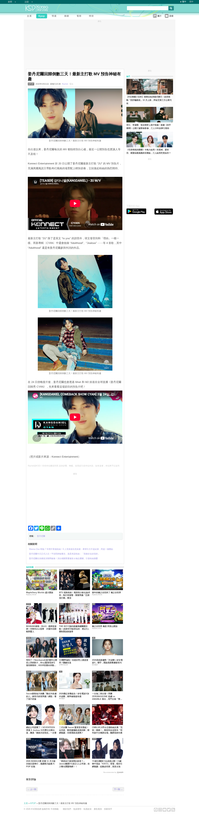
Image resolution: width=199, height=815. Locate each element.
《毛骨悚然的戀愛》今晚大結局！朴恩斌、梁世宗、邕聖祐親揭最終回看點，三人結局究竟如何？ (148, 151)
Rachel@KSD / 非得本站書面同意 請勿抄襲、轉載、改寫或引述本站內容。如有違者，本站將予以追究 (74, 466)
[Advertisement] (75, 498)
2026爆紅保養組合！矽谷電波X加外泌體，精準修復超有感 (74, 694)
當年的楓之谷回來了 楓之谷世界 (106, 592)
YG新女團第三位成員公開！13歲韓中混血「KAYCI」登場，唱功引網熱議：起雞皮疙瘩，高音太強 (107, 764)
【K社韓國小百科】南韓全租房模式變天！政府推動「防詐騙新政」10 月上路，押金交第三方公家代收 (149, 100)
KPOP (31, 84)
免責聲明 (77, 809)
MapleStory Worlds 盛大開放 (39, 592)
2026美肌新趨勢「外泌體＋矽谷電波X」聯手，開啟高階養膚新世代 (107, 661)
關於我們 (67, 809)
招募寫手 (108, 809)
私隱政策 (87, 809)
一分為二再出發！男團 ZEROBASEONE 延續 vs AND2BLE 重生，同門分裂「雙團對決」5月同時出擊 (107, 696)
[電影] (80, 16)
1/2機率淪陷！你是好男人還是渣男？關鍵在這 (73, 661)
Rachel (65, 84)
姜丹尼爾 (41, 536)
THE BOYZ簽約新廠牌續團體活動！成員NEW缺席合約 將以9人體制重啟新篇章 (74, 629)
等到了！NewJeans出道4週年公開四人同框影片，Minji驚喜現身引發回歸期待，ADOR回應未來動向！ (41, 663)
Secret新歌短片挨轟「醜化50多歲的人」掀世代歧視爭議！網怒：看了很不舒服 (41, 696)
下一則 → (118, 789)
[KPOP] (42, 16)
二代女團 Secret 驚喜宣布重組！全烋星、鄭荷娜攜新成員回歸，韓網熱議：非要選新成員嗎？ (74, 730)
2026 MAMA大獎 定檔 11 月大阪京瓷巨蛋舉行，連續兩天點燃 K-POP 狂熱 (41, 764)
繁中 (184, 1)
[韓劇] (67, 16)
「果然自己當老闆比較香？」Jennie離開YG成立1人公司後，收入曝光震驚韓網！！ (74, 764)
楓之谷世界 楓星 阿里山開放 (105, 626)
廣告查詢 (98, 809)
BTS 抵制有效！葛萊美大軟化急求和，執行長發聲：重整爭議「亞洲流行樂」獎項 (74, 595)
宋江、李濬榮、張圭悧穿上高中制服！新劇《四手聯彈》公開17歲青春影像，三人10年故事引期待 (148, 126)
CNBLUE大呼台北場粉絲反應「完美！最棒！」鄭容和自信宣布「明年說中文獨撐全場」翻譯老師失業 (107, 730)
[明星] (55, 16)
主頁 (26, 803)
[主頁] (30, 16)
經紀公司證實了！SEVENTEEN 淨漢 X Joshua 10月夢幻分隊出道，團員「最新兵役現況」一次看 (41, 730)
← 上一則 (32, 789)
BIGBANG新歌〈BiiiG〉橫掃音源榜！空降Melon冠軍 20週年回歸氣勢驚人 (41, 629)
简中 (191, 1)
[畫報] (92, 16)
